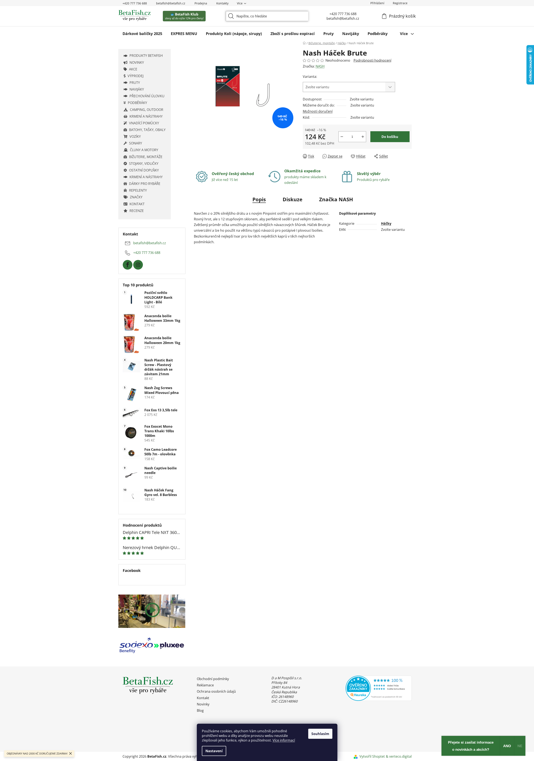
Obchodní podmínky (213, 679)
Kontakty (222, 3)
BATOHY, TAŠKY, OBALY (147, 129)
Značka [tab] (336, 199)
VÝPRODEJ (136, 76)
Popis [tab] (259, 199)
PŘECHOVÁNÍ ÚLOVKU (147, 96)
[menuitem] (142, 33)
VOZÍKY (135, 136)
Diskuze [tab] (292, 199)
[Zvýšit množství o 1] (363, 136)
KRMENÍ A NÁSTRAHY (146, 116)
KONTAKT (137, 204)
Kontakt (203, 698)
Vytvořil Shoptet (372, 756)
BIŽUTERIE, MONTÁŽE (145, 157)
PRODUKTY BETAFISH (146, 55)
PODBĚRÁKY (137, 102)
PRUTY (134, 82)
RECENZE (136, 210)
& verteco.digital (399, 756)
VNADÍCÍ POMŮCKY (144, 123)
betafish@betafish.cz (170, 3)
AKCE (133, 69)
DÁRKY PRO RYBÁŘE (144, 183)
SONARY (135, 143)
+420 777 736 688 (135, 3)
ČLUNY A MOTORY (144, 150)
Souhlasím (320, 733)
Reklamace (205, 685)
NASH (320, 66)
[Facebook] (127, 265)
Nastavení (214, 751)
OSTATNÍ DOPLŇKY (144, 170)
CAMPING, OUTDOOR (146, 109)
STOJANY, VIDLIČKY (143, 163)
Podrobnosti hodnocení (372, 60)
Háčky (386, 223)
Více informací (284, 740)
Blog (200, 710)
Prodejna (201, 3)
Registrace (400, 3)
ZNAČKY (136, 197)
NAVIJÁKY (136, 89)
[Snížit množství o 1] (342, 136)
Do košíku (389, 136)
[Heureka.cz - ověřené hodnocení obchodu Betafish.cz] (379, 688)
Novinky (203, 704)
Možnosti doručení (318, 111)
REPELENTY (138, 190)
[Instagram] (138, 265)
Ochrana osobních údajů (216, 691)
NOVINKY (136, 62)
